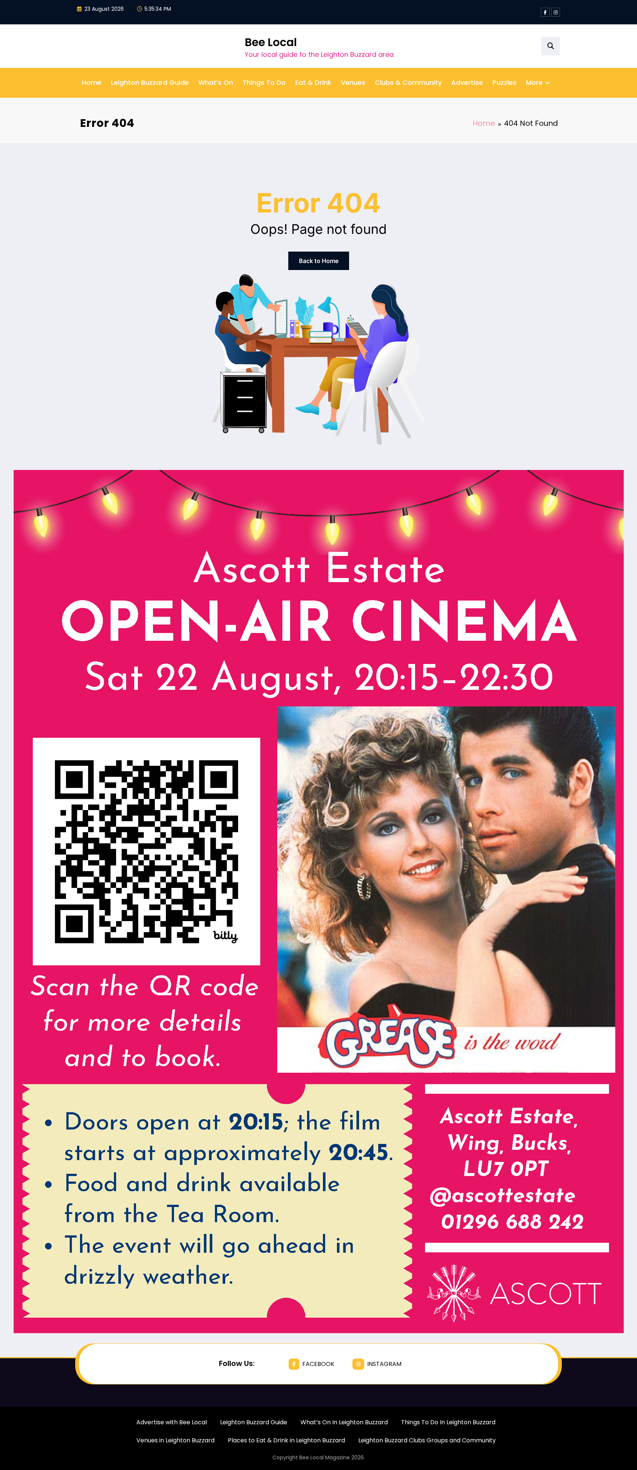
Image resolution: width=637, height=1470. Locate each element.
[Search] (551, 46)
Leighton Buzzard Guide (150, 82)
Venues (353, 82)
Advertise (467, 82)
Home (91, 82)
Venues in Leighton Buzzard (175, 1440)
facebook (318, 1364)
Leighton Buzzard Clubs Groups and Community (427, 1440)
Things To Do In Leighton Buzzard (448, 1422)
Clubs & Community (408, 82)
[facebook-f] (545, 12)
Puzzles (504, 82)
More (534, 82)
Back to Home (318, 260)
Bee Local (271, 42)
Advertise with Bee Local (171, 1422)
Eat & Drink (313, 82)
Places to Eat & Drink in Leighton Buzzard (286, 1440)
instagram (384, 1364)
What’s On (215, 82)
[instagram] (555, 12)
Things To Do (264, 82)
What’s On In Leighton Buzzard (344, 1422)
